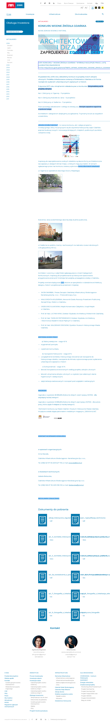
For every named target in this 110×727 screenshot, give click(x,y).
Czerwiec (10, 50)
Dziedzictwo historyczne (63, 701)
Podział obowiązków (11, 676)
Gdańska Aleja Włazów (62, 689)
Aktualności (11, 39)
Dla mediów (8, 698)
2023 (8, 70)
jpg (51, 596)
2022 (8, 72)
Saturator (59, 698)
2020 (8, 77)
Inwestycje (30, 14)
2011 (7, 99)
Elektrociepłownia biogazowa (65, 682)
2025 (8, 65)
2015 (7, 89)
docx (51, 540)
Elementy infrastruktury (62, 676)
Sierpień (9, 45)
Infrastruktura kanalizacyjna (65, 680)
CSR (6, 691)
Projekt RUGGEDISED (88, 698)
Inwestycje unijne (35, 680)
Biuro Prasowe (68, 3)
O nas (9, 14)
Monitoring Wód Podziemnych (91, 687)
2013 (7, 94)
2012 (7, 96)
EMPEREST (84, 680)
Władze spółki (9, 678)
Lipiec (9, 48)
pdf (51, 521)
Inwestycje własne (36, 678)
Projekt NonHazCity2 (88, 691)
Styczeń (9, 62)
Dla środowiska (81, 14)
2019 (7, 79)
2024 (8, 67)
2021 (7, 75)
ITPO (57, 685)
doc (84, 577)
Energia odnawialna (86, 682)
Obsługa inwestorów (36, 695)
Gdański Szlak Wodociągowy (64, 687)
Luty (8, 60)
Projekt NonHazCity (87, 689)
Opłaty (33, 706)
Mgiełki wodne (61, 696)
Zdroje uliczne (59, 692)
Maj (8, 53)
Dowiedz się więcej (13, 31)
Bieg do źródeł (86, 700)
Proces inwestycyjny (36, 676)
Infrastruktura (54, 14)
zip (84, 615)
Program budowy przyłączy (39, 711)
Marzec (9, 57)
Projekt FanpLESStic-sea (89, 693)
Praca (59, 3)
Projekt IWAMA (86, 696)
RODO (7, 702)
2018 (7, 82)
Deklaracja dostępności (58, 719)
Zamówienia (80, 3)
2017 (7, 84)
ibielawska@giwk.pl (76, 485)
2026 (8, 43)
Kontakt (89, 3)
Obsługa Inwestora (17, 22)
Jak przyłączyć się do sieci (39, 697)
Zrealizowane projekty (87, 685)
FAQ (6, 693)
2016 (7, 87)
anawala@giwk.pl (75, 463)
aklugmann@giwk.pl (39, 654)
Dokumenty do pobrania (39, 700)
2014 (7, 91)
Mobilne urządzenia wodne (64, 694)
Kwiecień (10, 55)
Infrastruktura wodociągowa (65, 678)
